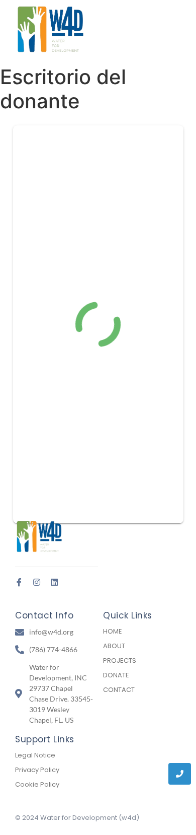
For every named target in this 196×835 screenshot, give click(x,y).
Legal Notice (35, 755)
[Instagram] (37, 582)
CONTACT (119, 689)
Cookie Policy (37, 784)
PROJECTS (119, 660)
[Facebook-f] (19, 582)
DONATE (116, 675)
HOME (112, 631)
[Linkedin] (54, 582)
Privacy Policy (37, 770)
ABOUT (114, 646)
